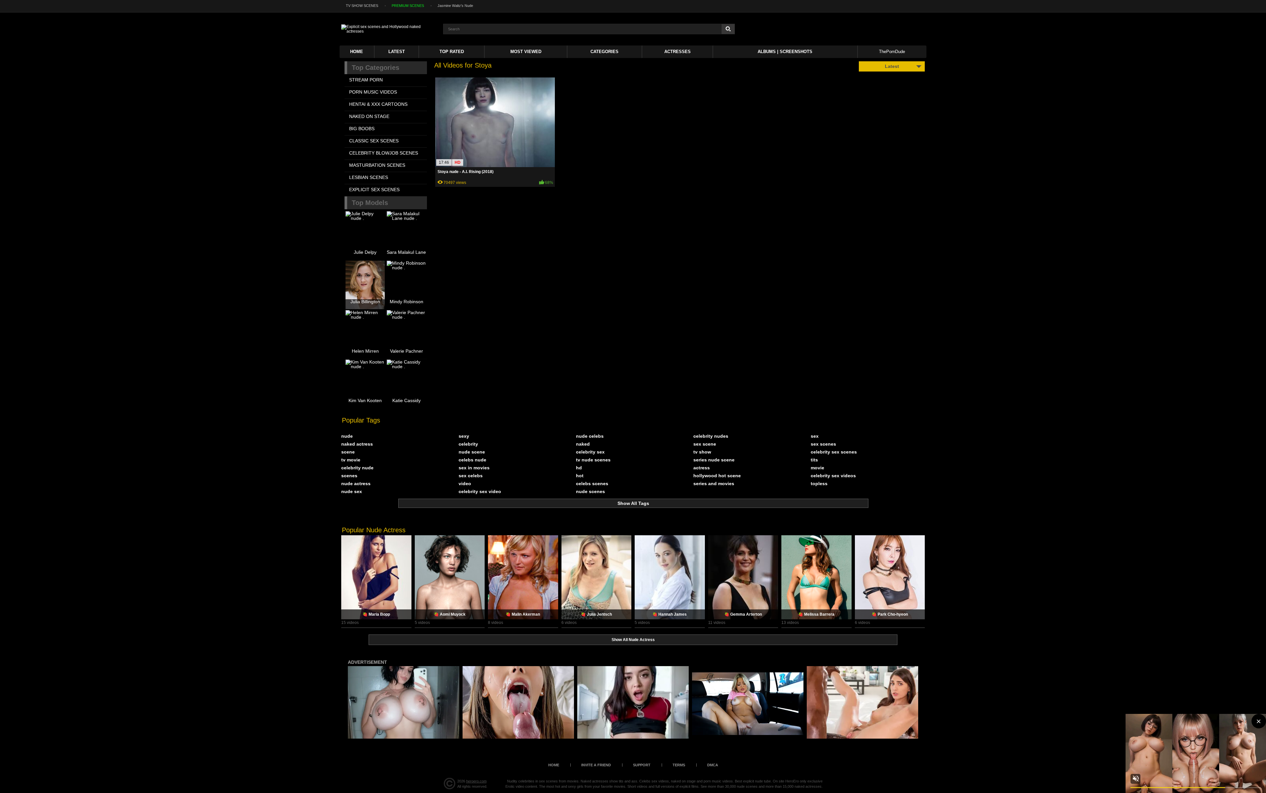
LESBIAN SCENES (368, 177)
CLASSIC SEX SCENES (374, 140)
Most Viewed (525, 51)
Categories (604, 51)
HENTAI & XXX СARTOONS (378, 104)
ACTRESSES (677, 51)
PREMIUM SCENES (408, 6)
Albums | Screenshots (785, 51)
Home (356, 51)
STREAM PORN (366, 79)
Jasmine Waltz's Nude (455, 6)
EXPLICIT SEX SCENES (374, 189)
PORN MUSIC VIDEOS (373, 92)
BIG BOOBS (362, 128)
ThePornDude (892, 51)
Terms (679, 765)
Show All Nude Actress (633, 639)
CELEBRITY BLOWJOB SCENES (383, 153)
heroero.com (476, 781)
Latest (396, 51)
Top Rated (451, 51)
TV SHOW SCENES (362, 6)
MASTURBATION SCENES (377, 165)
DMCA (712, 765)
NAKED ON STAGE (369, 116)
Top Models (370, 202)
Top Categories (375, 67)
